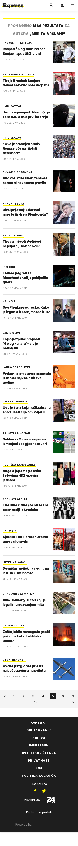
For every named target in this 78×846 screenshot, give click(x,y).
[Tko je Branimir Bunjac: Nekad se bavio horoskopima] (64, 83)
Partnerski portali (39, 812)
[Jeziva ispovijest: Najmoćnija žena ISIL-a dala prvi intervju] (64, 115)
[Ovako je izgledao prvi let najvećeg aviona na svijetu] (64, 669)
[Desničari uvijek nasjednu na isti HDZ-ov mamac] (64, 571)
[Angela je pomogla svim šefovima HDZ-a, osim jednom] (64, 473)
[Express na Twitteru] (44, 791)
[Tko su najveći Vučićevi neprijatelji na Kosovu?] (64, 244)
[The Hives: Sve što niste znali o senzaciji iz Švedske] (64, 508)
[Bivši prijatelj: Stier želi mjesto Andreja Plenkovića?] (64, 212)
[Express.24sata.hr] (13, 2)
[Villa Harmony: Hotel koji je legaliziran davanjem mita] (64, 603)
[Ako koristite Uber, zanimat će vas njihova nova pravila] (64, 181)
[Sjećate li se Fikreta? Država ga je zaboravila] (64, 539)
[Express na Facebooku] (35, 791)
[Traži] (51, 5)
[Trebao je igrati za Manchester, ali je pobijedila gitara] (64, 276)
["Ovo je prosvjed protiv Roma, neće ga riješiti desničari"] (64, 146)
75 (35, 702)
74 (72, 696)
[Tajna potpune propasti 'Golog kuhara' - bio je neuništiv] (64, 342)
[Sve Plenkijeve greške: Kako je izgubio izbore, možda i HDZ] (64, 310)
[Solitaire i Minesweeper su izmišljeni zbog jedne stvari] (64, 442)
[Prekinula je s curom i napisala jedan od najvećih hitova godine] (64, 376)
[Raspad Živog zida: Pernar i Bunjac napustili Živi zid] (64, 52)
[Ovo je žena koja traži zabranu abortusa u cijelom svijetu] (64, 410)
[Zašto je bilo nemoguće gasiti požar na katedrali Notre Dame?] (64, 634)
